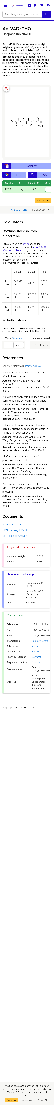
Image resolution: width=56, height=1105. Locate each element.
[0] (42, 6)
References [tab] (39, 209)
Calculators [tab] (19, 209)
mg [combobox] (17, 345)
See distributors (40, 641)
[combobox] (22, 14)
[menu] (5, 6)
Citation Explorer (33, 365)
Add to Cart (43, 200)
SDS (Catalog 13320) (14, 530)
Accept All (12, 1100)
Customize (27, 1100)
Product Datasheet (13, 524)
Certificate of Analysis (14, 535)
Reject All (42, 1100)
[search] (46, 14)
